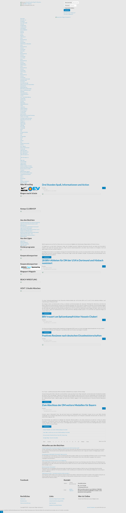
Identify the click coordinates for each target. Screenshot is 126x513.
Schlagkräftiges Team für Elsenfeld (50, 437)
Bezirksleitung (23, 39)
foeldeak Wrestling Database (55, 505)
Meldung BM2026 (24, 104)
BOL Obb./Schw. (24, 153)
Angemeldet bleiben (69, 8)
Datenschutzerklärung (25, 503)
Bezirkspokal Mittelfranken (26, 172)
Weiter (82, 441)
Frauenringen (23, 111)
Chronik (22, 24)
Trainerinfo (22, 98)
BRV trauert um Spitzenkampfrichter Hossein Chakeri (69, 316)
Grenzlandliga (23, 161)
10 (78, 441)
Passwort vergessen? (68, 14)
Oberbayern (23, 36)
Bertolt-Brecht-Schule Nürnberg (27, 115)
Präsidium (22, 21)
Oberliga (22, 125)
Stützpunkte (23, 100)
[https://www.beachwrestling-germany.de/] (30, 283)
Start (44, 441)
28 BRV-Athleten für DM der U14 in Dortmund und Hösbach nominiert (72, 262)
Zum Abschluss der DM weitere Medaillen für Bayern (69, 405)
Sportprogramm (23, 87)
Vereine (22, 31)
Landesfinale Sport (24, 94)
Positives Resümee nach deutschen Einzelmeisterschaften (72, 335)
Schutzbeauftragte (24, 83)
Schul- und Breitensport (25, 90)
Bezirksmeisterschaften (25, 168)
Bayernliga (22, 126)
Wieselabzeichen (24, 93)
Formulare (22, 81)
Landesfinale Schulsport (25, 174)
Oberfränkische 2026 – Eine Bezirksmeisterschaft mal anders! (55, 473)
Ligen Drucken (23, 245)
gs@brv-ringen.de (28, 3)
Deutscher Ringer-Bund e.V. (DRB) (56, 498)
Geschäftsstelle (23, 22)
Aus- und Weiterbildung (25, 97)
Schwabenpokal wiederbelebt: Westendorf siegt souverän (54, 454)
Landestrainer (23, 27)
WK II (21, 175)
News (21, 38)
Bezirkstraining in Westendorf (48, 467)
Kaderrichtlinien (23, 108)
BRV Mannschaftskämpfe (25, 88)
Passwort (67, 5)
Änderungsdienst (24, 242)
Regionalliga (22, 123)
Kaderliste (22, 107)
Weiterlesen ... (47, 257)
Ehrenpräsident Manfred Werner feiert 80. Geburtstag (55, 435)
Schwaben (22, 50)
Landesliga (22, 128)
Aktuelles (22, 91)
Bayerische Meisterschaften (26, 167)
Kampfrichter (23, 25)
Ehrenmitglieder (23, 29)
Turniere (22, 170)
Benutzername (68, 2)
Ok (1, 511)
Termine (22, 101)
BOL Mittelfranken (24, 151)
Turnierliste (23, 112)
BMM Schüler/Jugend (25, 171)
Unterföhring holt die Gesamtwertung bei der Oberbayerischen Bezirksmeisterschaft (60, 448)
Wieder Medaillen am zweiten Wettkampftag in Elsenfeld (55, 429)
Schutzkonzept (23, 80)
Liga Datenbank (52, 503)
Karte (21, 34)
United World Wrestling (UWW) (56, 501)
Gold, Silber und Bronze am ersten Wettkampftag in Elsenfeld (56, 432)
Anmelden (67, 10)
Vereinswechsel (23, 109)
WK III (21, 177)
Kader (21, 105)
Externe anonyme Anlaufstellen (27, 84)
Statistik (22, 32)
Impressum (22, 498)
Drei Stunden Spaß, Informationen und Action (65, 184)
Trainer (22, 95)
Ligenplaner (22, 241)
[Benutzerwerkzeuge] (104, 188)
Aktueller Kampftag (24, 243)
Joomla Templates (91, 507)
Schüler (22, 140)
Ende (87, 441)
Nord (21, 129)
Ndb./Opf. (22, 160)
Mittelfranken (23, 64)
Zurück (49, 441)
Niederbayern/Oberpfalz (25, 43)
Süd (21, 130)
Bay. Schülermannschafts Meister (24, 143)
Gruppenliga (23, 136)
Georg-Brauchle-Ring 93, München (33, 2)
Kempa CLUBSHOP (24, 181)
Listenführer (23, 28)
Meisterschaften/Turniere (26, 165)
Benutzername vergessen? (69, 12)
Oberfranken (23, 71)
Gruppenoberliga (24, 132)
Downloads (22, 42)
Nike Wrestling (23, 182)
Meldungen (22, 102)
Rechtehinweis (23, 501)
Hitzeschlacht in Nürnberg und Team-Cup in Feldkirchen (54, 460)
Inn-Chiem (22, 57)
